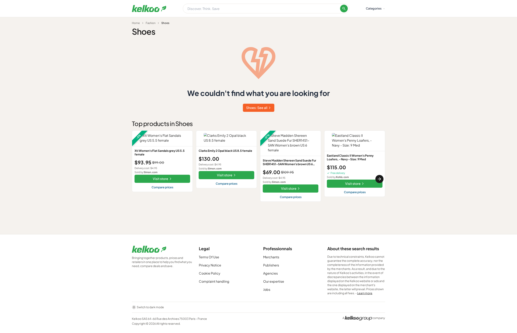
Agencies (270, 273)
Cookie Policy (209, 273)
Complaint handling (214, 281)
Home (136, 23)
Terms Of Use (209, 257)
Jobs (266, 289)
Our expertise (273, 281)
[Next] (379, 179)
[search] (344, 8)
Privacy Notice (210, 265)
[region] (258, 179)
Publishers (271, 265)
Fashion (150, 23)
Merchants (271, 257)
